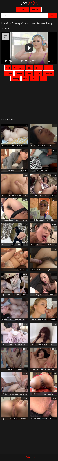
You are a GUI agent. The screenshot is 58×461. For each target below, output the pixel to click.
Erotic (29, 73)
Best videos (23, 9)
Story (25, 78)
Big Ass (39, 68)
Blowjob (8, 73)
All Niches (36, 9)
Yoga (43, 78)
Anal (8, 68)
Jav (29, 3)
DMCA (28, 457)
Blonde (49, 68)
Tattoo (34, 78)
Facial (38, 73)
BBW (29, 68)
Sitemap (35, 457)
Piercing (15, 78)
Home (22, 457)
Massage (48, 73)
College (19, 73)
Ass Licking (18, 68)
